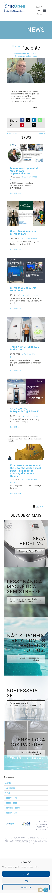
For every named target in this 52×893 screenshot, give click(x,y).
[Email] (33, 125)
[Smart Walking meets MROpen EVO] (26, 213)
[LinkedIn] (34, 120)
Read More (14, 193)
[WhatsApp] (39, 120)
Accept (26, 874)
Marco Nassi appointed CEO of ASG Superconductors (22, 152)
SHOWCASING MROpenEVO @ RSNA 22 (25, 410)
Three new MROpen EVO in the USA (22, 329)
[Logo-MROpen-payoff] (14, 3)
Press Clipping (11, 798)
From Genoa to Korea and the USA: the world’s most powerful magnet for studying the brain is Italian (22, 448)
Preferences (26, 887)
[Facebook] (22, 120)
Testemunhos (31, 56)
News (34, 238)
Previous (13, 134)
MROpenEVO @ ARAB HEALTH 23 (22, 270)
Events (25, 295)
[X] (28, 120)
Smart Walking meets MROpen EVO (22, 213)
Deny (26, 881)
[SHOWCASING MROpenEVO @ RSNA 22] (26, 391)
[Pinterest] (22, 125)
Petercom (36, 843)
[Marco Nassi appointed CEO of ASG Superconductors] (26, 152)
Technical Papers (12, 808)
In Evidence (27, 177)
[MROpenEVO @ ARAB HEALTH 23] (26, 270)
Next (41, 134)
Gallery (30, 152)
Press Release (11, 803)
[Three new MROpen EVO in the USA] (26, 329)
